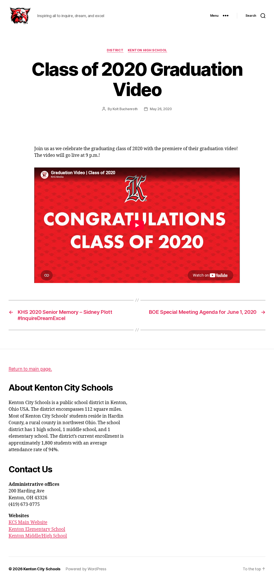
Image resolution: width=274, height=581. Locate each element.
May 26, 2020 (161, 109)
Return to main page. (30, 369)
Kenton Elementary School (37, 529)
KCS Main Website (28, 522)
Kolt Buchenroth (125, 109)
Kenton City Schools (41, 569)
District (115, 50)
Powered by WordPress (86, 569)
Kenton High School (147, 50)
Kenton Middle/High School (38, 536)
